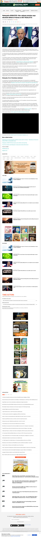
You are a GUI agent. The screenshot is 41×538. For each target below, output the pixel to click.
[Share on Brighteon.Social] (3, 22)
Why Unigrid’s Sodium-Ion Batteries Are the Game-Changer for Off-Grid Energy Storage (16, 406)
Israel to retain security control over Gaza (14, 94)
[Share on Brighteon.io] (5, 22)
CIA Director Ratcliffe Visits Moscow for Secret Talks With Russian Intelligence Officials (16, 397)
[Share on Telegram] (12, 22)
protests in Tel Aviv (28, 108)
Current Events (7, 13)
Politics (7, 10)
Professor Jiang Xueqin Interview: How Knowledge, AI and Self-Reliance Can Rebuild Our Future (24, 502)
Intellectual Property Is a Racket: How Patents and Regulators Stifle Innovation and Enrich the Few (17, 430)
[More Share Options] (20, 22)
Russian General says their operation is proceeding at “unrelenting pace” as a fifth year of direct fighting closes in (20, 399)
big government (13, 156)
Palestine (13, 24)
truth (19, 24)
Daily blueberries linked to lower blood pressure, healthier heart (12, 437)
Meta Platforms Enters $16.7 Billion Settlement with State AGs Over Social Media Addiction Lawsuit (18, 404)
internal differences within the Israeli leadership (24, 61)
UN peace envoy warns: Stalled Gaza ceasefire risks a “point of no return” (13, 421)
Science (17, 11)
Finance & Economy (26, 10)
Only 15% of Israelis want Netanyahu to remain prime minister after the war (15, 144)
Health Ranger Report (6, 473)
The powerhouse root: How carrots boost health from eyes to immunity (13, 423)
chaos (18, 156)
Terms (25, 528)
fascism (22, 156)
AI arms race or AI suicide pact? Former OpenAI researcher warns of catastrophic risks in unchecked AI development (24, 187)
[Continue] (29, 519)
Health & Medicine (18, 10)
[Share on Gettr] (18, 22)
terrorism (17, 24)
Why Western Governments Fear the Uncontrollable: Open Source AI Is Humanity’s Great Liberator (18, 425)
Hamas (35, 156)
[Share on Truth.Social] (14, 22)
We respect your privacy (20, 521)
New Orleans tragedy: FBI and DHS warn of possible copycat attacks (24, 210)
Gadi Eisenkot (27, 156)
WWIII (24, 24)
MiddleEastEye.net (5, 148)
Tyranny (22, 24)
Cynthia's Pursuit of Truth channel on (19, 134)
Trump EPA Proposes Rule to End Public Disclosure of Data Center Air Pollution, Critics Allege (17, 428)
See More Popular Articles (20, 457)
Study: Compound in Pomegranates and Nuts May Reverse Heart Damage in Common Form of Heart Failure (19, 447)
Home (4, 10)
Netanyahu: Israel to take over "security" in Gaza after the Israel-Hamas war (24, 82)
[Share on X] (10, 22)
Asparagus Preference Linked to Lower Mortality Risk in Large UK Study (13, 452)
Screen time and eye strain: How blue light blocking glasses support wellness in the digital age (17, 449)
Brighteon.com (4, 150)
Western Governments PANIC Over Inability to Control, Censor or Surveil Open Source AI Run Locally (24, 487)
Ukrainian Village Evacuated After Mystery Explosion (10, 409)
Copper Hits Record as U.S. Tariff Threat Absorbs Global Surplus (12, 411)
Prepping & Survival (34, 10)
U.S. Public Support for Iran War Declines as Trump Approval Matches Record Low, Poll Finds (16, 440)
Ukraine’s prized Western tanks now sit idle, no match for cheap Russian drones (14, 418)
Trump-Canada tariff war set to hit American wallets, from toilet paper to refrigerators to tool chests (18, 435)
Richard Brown (10, 19)
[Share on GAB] (16, 22)
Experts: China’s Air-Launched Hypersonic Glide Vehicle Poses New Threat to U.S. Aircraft (16, 416)
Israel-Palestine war (5, 24)
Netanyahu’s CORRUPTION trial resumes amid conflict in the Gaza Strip (14, 142)
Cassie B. (18, 177)
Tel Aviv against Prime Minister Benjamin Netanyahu (20, 111)
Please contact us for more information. (7, 308)
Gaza (31, 156)
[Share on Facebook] (7, 22)
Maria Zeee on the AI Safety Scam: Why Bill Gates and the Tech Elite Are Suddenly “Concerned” (17, 442)
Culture (12, 10)
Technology (22, 11)
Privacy (23, 528)
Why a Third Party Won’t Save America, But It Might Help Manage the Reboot (14, 454)
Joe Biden (10, 24)
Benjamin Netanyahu (6, 156)
